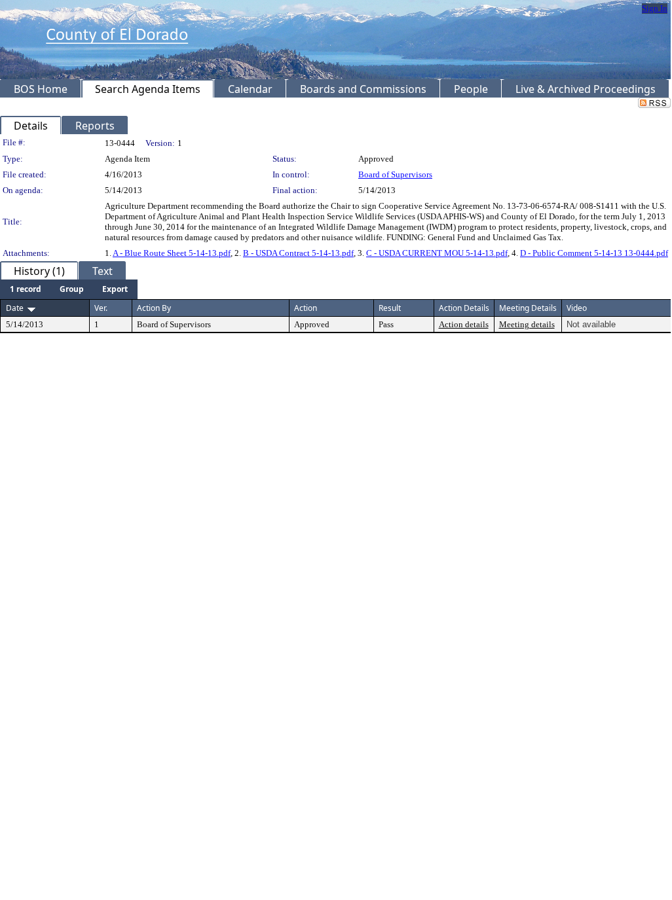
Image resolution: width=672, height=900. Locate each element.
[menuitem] (25, 289)
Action (305, 308)
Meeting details (527, 324)
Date (15, 308)
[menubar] (69, 289)
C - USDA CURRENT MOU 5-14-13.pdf (437, 253)
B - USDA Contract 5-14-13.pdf (298, 253)
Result (390, 308)
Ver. (100, 308)
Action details (464, 324)
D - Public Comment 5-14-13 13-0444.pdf (594, 253)
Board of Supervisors (395, 174)
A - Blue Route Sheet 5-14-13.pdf (172, 253)
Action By (154, 308)
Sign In (654, 8)
